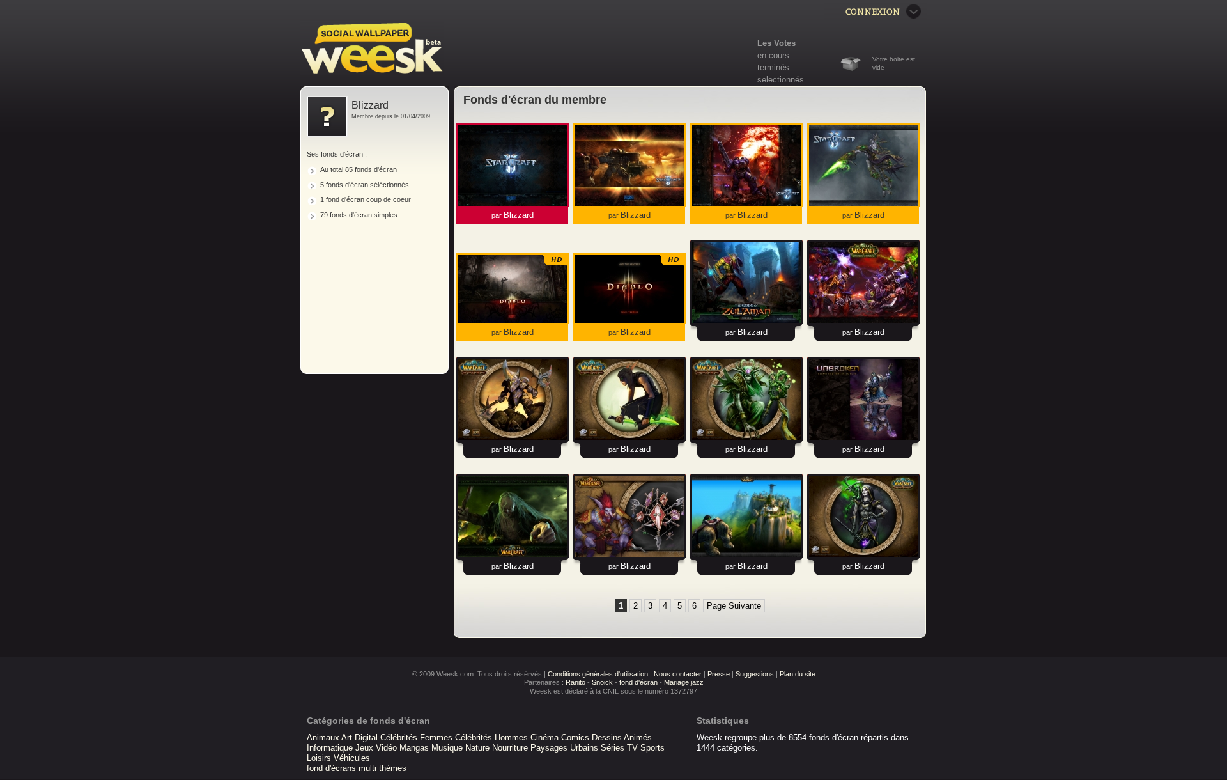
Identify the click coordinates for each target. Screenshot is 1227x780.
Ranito (575, 682)
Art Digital (359, 737)
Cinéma (544, 737)
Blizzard (519, 215)
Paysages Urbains (564, 748)
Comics (575, 737)
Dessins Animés (622, 737)
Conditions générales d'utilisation (598, 674)
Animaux (323, 737)
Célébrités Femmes (416, 737)
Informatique (330, 748)
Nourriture (510, 748)
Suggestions (755, 674)
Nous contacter (678, 674)
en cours (773, 55)
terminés (773, 67)
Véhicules (352, 758)
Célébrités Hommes (491, 737)
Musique (447, 748)
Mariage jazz (684, 682)
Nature (477, 748)
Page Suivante (734, 606)
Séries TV (619, 748)
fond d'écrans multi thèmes (356, 768)
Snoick (602, 682)
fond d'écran (638, 682)
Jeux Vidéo (376, 748)
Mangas (414, 748)
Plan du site (797, 674)
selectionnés (780, 79)
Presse (718, 674)
